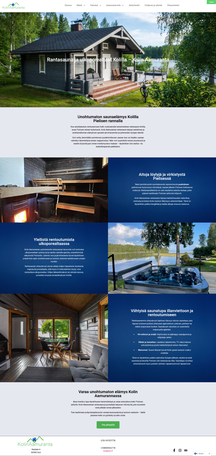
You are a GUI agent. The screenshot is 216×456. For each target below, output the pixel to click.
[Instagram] (180, 450)
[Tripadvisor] (185, 450)
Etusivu (68, 5)
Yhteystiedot (173, 5)
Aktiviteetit (134, 5)
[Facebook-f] (174, 450)
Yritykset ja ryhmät (153, 5)
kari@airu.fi (108, 451)
